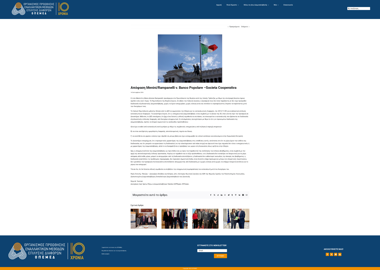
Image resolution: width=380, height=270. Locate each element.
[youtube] (335, 254)
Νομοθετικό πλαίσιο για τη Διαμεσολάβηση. (114, 250)
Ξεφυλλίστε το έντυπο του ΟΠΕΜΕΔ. (112, 247)
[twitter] (331, 254)
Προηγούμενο (234, 27)
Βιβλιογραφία (105, 254)
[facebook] (327, 254)
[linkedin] (339, 254)
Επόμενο (244, 27)
